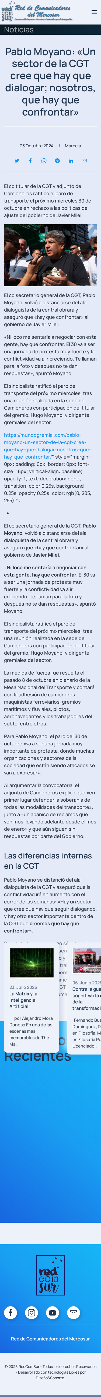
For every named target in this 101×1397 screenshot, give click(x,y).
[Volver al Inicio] (37, 12)
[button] (94, 12)
